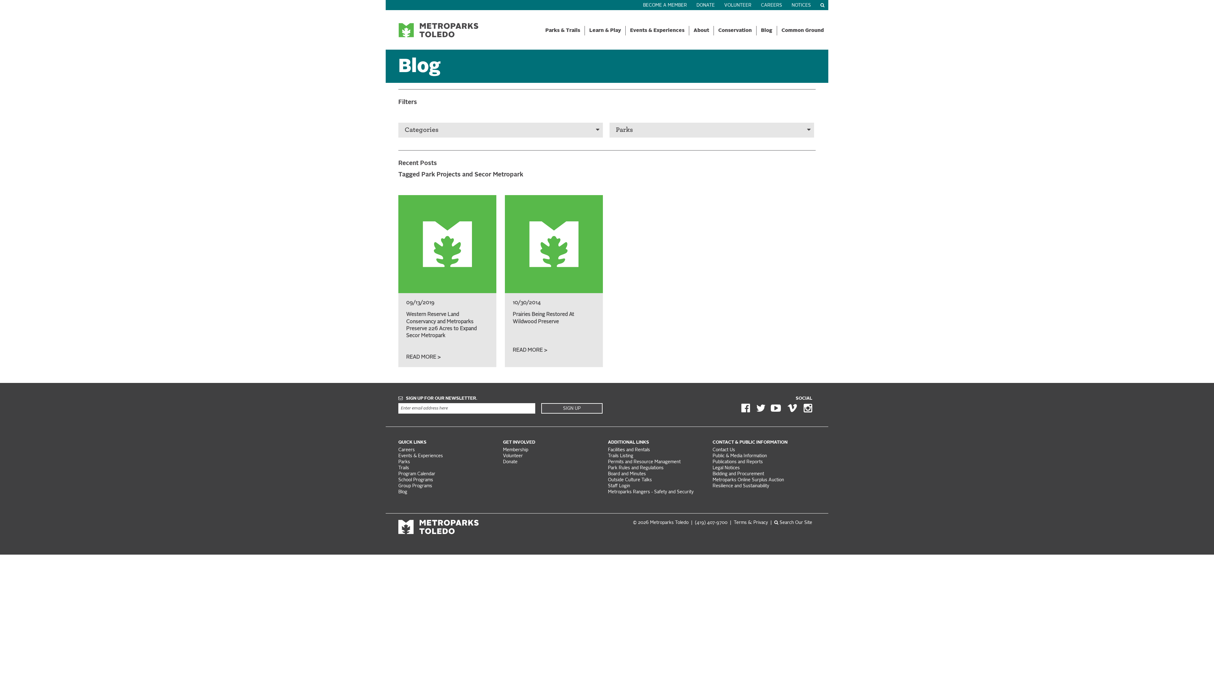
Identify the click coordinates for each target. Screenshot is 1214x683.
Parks (624, 129)
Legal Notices (726, 468)
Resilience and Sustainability (741, 486)
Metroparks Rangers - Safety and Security (651, 492)
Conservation (735, 30)
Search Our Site (795, 523)
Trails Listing (620, 456)
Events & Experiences (657, 30)
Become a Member (665, 5)
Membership (516, 450)
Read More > (423, 357)
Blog (766, 30)
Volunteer (737, 5)
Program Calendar (416, 474)
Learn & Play (605, 30)
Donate (705, 5)
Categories (421, 129)
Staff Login (619, 486)
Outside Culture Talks (630, 480)
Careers (771, 5)
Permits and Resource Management (644, 462)
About (701, 30)
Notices (801, 5)
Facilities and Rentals (629, 450)
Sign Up (572, 408)
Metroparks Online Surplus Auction (748, 480)
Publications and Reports (738, 462)
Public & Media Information (740, 456)
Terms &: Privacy (751, 523)
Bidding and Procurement (738, 474)
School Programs (415, 480)
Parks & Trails (562, 30)
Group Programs (415, 486)
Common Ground (803, 30)
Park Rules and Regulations (636, 468)
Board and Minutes (627, 474)
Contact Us (724, 450)
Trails (403, 468)
